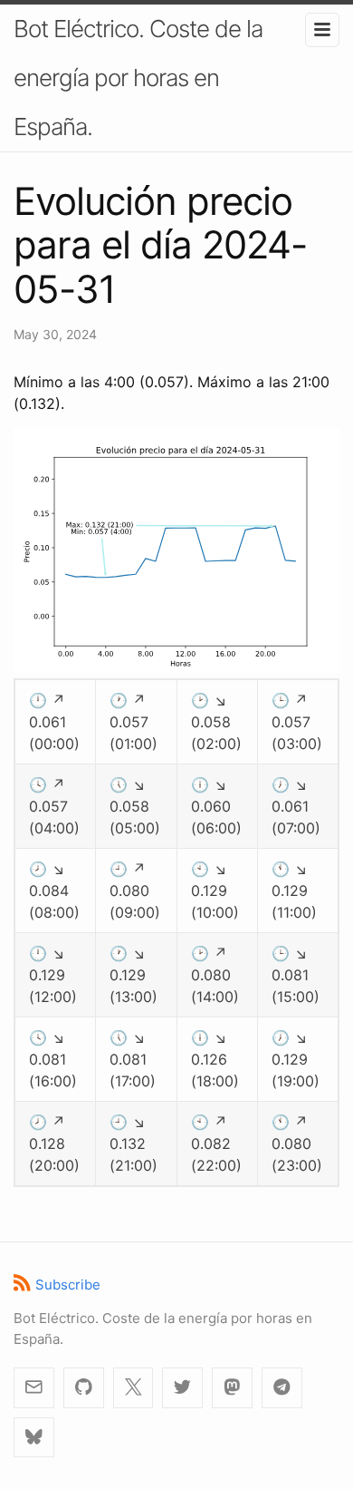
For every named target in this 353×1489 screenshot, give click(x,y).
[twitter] (182, 1387)
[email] (34, 1387)
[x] (133, 1387)
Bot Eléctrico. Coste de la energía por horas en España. (138, 78)
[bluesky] (34, 1437)
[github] (83, 1387)
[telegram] (282, 1387)
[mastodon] (232, 1387)
